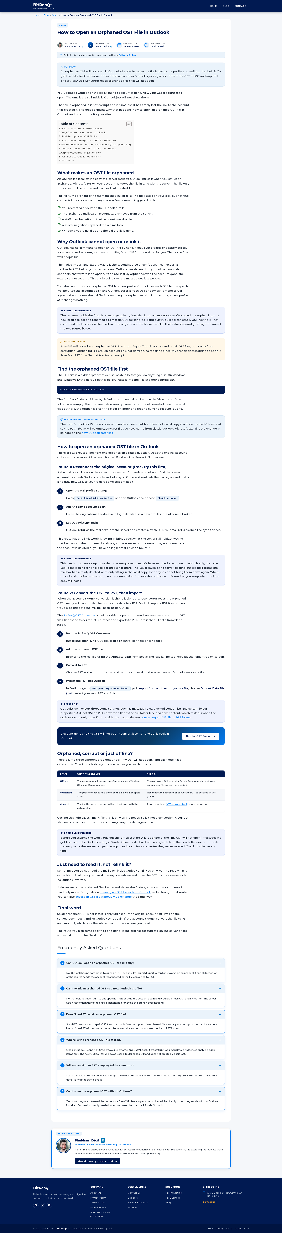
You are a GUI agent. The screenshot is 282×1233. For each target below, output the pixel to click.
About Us (95, 1192)
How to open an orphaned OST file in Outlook (89, 140)
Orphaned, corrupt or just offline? (81, 152)
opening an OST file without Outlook (125, 892)
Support (132, 1197)
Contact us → (210, 1201)
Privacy (219, 1228)
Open (62, 25)
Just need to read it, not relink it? (81, 156)
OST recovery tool (176, 804)
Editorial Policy (127, 55)
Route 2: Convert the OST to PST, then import (89, 148)
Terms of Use (97, 1202)
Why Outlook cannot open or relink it (83, 132)
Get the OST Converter (200, 736)
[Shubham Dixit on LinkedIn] (82, 46)
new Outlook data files (97, 433)
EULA (211, 1228)
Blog (226, 6)
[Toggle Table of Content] (127, 123)
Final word (67, 160)
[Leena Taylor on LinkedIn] (111, 46)
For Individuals (173, 1192)
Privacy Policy (98, 1197)
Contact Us (134, 1192)
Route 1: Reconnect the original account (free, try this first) (96, 144)
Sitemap (132, 1207)
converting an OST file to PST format (166, 717)
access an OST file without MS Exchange (103, 896)
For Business (172, 1197)
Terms (229, 1228)
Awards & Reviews (138, 1202)
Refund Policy (98, 1207)
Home (214, 6)
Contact (240, 6)
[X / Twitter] (42, 1205)
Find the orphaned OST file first (80, 136)
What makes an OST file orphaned (81, 128)
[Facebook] (35, 1205)
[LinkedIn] (49, 1205)
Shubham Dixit (72, 46)
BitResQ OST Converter (80, 615)
